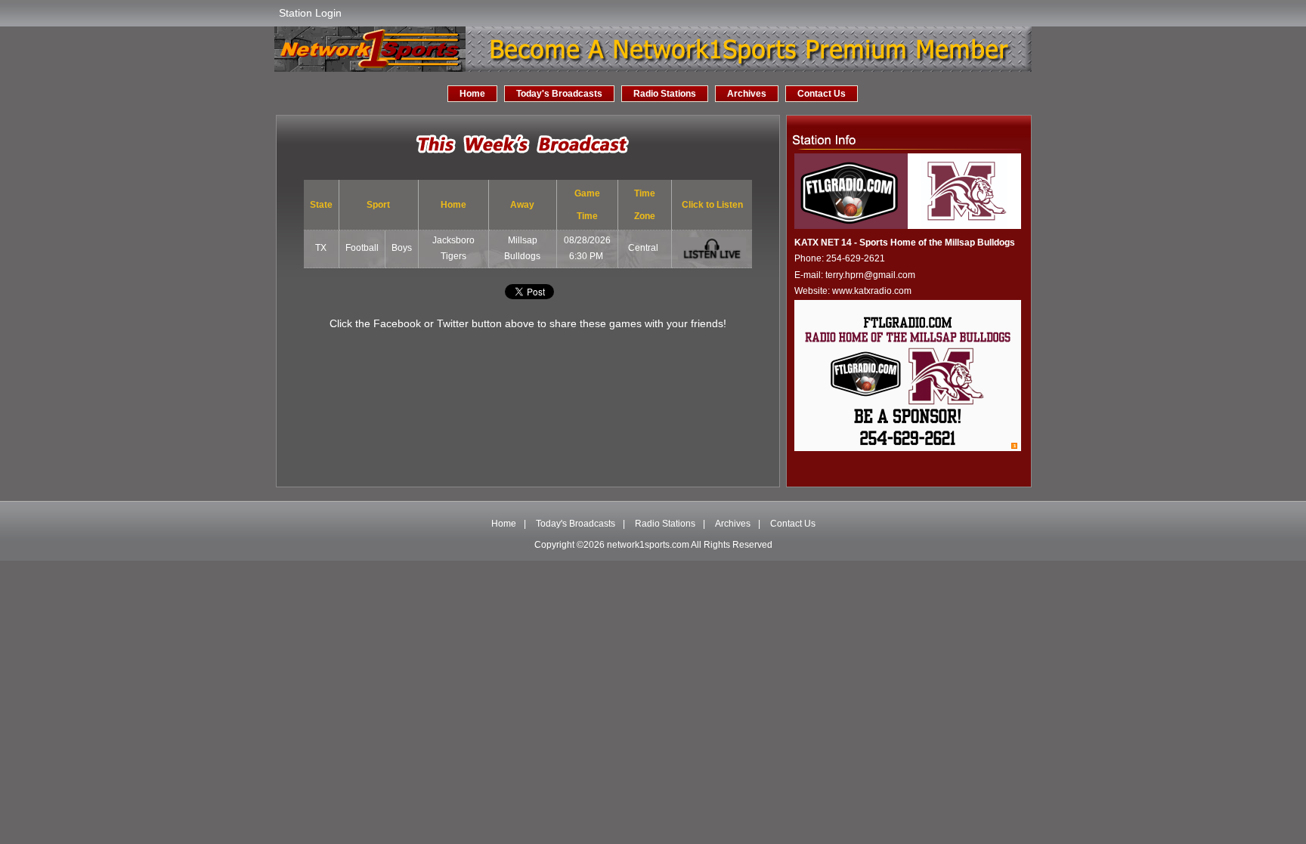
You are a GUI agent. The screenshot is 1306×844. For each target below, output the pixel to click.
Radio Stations (664, 93)
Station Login (310, 13)
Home (472, 93)
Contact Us (821, 93)
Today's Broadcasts (559, 93)
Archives (746, 93)
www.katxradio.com (871, 291)
